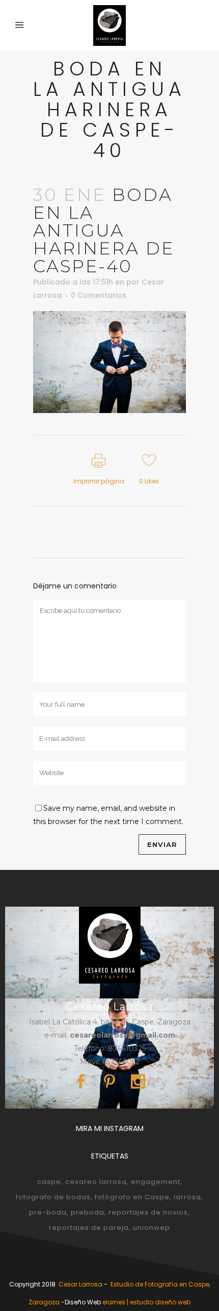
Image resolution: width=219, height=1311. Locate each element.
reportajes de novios (148, 1212)
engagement (155, 1182)
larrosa (187, 1197)
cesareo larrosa (96, 1182)
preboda (87, 1212)
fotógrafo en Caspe (132, 1197)
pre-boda (48, 1212)
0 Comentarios (98, 295)
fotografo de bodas (53, 1197)
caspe (49, 1182)
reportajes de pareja (89, 1227)
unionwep (151, 1227)
